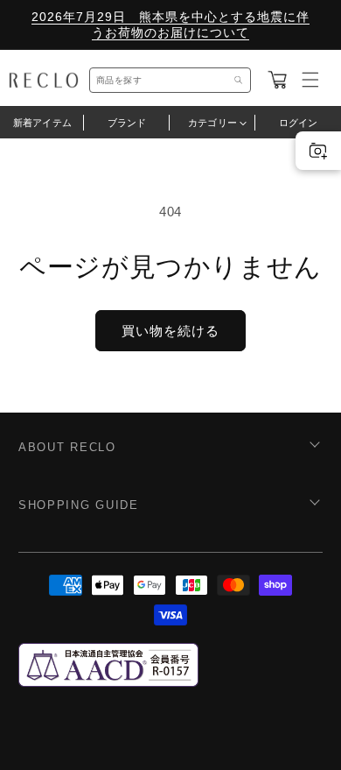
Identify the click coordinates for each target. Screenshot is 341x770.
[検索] (238, 80)
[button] (277, 79)
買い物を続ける (170, 330)
